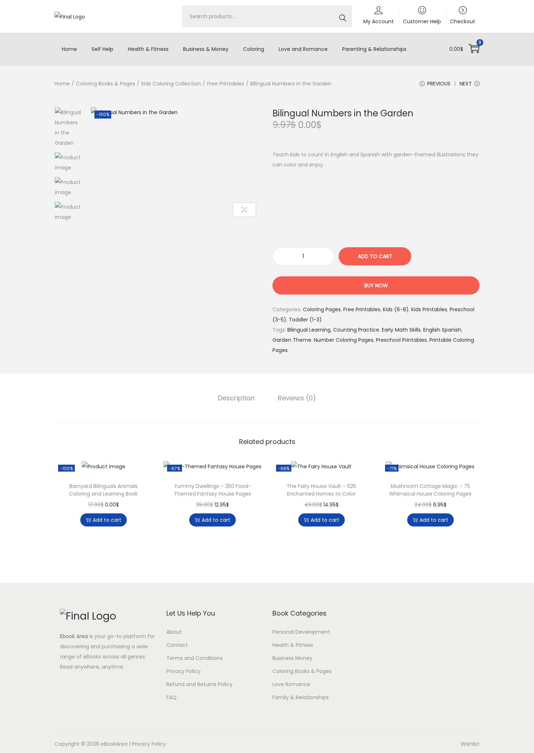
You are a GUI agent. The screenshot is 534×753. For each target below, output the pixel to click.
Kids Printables (429, 309)
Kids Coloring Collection (171, 83)
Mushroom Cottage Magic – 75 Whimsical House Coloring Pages (430, 489)
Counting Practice (356, 329)
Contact (177, 645)
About (174, 632)
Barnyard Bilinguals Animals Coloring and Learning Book (103, 489)
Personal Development (301, 632)
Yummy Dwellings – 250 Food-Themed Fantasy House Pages (212, 489)
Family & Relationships (300, 697)
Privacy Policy (183, 671)
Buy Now (376, 285)
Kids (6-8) (396, 309)
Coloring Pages (322, 309)
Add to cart (375, 256)
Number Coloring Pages (343, 340)
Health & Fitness (292, 645)
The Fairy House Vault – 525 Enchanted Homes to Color (321, 489)
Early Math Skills (401, 329)
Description (236, 397)
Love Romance (291, 684)
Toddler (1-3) (305, 319)
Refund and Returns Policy (199, 684)
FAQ (171, 697)
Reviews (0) (297, 397)
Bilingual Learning (309, 329)
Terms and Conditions (194, 658)
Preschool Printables (401, 340)
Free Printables (225, 83)
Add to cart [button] (107, 520)
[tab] (236, 398)
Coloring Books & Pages (105, 83)
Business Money (292, 658)
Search (342, 20)
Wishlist (470, 744)
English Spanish (442, 329)
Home (62, 83)
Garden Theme (291, 340)
